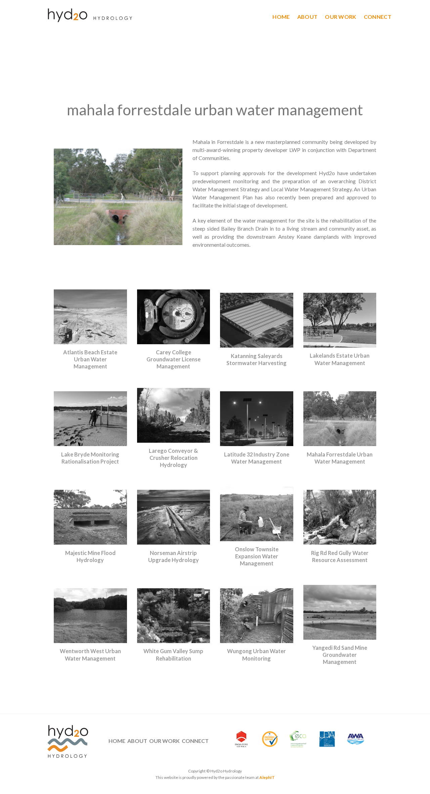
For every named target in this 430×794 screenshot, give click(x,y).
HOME (117, 741)
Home (281, 16)
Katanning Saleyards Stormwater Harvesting (256, 359)
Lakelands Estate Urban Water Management (340, 359)
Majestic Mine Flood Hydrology (90, 556)
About (307, 16)
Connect (377, 16)
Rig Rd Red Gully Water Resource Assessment (340, 556)
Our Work (340, 16)
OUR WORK (164, 741)
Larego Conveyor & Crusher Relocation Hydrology (173, 457)
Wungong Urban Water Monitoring (256, 654)
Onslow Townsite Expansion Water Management (256, 556)
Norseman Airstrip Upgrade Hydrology (173, 556)
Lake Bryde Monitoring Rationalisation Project (90, 458)
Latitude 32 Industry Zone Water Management (256, 458)
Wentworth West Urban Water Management (90, 654)
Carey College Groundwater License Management (173, 359)
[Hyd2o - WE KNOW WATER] (89, 16)
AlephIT (267, 777)
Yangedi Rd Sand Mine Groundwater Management (339, 654)
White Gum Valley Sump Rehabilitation (173, 654)
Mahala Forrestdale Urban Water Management (340, 458)
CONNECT (195, 741)
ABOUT (137, 741)
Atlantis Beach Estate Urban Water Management (90, 359)
